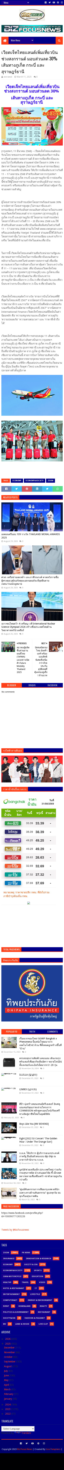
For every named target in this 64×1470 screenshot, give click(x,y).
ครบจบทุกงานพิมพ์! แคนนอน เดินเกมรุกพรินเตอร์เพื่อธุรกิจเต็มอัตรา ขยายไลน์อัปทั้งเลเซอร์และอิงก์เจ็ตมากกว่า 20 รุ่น (40, 1061)
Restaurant (44, 1312)
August (8, 1366)
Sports (38, 1270)
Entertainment (11, 1294)
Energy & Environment (40, 1300)
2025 (8, 1343)
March (7, 1389)
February (9, 1394)
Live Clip (43, 1324)
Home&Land (24, 1306)
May (6, 1380)
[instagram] (61, 2)
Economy (16, 480)
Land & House (22, 1324)
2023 (8, 1409)
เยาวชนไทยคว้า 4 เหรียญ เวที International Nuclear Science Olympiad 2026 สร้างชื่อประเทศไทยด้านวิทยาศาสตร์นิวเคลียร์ (28, 627)
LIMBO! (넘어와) (28, 1089)
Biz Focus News (24, 1449)
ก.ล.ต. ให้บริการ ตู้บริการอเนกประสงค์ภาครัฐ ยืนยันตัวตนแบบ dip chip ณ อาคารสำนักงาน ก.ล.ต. (39, 1156)
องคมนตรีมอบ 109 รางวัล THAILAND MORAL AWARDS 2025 (30, 536)
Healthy (7, 1282)
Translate (26, 1433)
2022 (8, 1413)
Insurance (8, 1258)
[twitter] (49, 2)
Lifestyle (35, 1294)
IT (36, 1288)
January (8, 1398)
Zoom (50, 480)
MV (4, 1324)
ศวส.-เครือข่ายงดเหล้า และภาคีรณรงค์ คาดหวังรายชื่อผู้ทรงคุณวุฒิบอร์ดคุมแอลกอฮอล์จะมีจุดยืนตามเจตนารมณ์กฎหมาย (30, 580)
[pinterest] (58, 2)
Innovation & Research (38, 1258)
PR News (26, 1253)
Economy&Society (35, 480)
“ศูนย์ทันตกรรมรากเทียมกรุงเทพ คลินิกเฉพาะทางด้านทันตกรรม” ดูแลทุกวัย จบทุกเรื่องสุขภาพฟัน (40, 1192)
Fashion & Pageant (35, 1318)
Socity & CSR (31, 1264)
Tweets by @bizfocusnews (15, 1229)
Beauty (43, 1306)
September (10, 1361)
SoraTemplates (53, 1449)
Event (6, 1306)
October (8, 1357)
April (7, 1384)
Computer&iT (10, 1300)
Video (42, 1282)
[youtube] (54, 2)
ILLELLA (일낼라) (28, 1074)
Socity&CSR (9, 1318)
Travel (25, 1282)
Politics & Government (16, 1312)
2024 (8, 1404)
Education (37, 1276)
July (6, 1371)
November (10, 1352)
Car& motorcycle (12, 1276)
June (6, 1375)
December (9, 1347)
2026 (8, 1339)
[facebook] (45, 2)
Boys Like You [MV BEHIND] (34, 1123)
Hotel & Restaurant (13, 1288)
